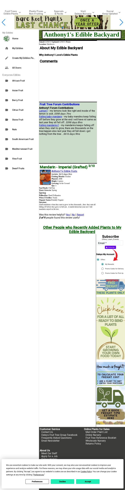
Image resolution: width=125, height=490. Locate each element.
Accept (88, 482)
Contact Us (47, 432)
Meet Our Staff (49, 453)
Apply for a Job (49, 456)
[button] (57, 27)
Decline (62, 482)
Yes (68, 214)
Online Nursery (93, 434)
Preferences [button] (39, 475)
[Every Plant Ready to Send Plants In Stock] (110, 328)
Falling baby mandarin (50, 116)
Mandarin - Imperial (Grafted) (67, 167)
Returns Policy (93, 443)
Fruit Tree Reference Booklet (101, 437)
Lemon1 (43, 110)
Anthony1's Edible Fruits (64, 171)
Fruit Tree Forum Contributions (60, 104)
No (73, 214)
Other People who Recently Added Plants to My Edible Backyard (82, 229)
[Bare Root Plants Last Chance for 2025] (62, 28)
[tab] (12, 12)
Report (80, 214)
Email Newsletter (50, 440)
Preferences (37, 482)
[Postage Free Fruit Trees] (110, 287)
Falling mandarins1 (49, 125)
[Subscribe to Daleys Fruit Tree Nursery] (110, 255)
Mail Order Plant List (96, 432)
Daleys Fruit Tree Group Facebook (59, 434)
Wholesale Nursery (96, 440)
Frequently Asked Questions (56, 437)
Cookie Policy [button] (86, 472)
